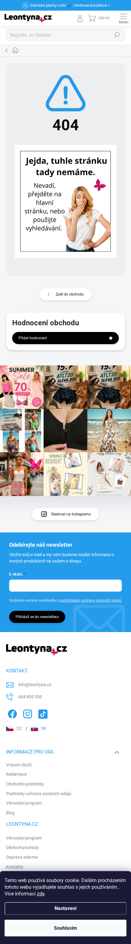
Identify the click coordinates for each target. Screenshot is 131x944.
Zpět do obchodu (70, 294)
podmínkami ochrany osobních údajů (90, 600)
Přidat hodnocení (33, 338)
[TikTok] (42, 713)
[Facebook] (11, 713)
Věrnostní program (24, 803)
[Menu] (123, 18)
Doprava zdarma (22, 857)
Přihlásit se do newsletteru (37, 617)
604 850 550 (30, 696)
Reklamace (16, 774)
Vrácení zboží (18, 764)
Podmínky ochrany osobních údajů (38, 793)
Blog (10, 812)
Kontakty (14, 866)
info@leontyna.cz (34, 684)
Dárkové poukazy (22, 847)
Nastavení (65, 908)
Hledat (117, 35)
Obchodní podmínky (25, 784)
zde (40, 894)
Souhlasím (65, 928)
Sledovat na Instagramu (71, 514)
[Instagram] (26, 713)
